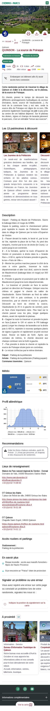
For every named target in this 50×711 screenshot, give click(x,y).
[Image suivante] (47, 17)
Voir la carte (23, 705)
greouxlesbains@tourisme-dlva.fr (17, 470)
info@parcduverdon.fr (12, 445)
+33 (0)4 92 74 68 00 (11, 448)
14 (41, 606)
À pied (16, 41)
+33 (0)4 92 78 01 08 (11, 472)
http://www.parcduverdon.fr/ (14, 442)
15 (44, 606)
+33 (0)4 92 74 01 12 (11, 494)
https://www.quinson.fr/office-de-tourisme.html (23, 489)
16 (46, 606)
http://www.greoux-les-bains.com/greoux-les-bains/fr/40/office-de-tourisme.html (24, 465)
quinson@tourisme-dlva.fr (13, 491)
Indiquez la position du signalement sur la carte (27, 569)
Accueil (8, 41)
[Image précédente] (3, 17)
